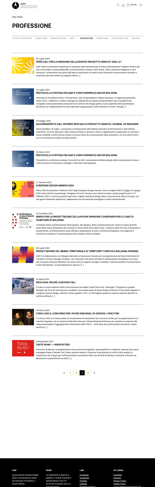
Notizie (20, 17)
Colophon (117, 475)
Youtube (83, 481)
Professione (86, 38)
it (132, 5)
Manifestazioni (58, 38)
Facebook (84, 475)
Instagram (84, 478)
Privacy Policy (119, 481)
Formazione (102, 38)
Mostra (136, 38)
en (135, 5)
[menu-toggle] (141, 5)
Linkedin (83, 484)
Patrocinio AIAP (120, 38)
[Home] (24, 5)
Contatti (117, 478)
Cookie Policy (119, 484)
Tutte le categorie (22, 38)
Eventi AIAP (41, 38)
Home (14, 17)
